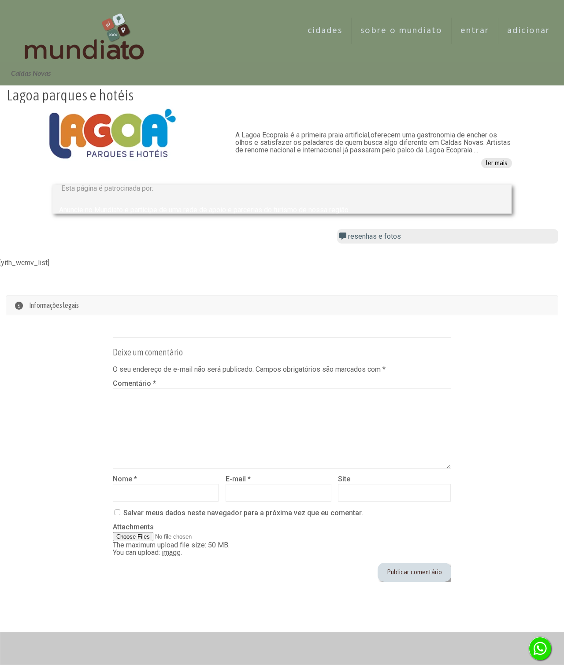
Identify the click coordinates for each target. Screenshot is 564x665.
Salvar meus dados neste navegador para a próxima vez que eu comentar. (243, 513)
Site (344, 479)
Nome (125, 479)
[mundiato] (87, 31)
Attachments (133, 527)
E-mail (238, 479)
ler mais (496, 162)
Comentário (134, 383)
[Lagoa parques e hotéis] (112, 133)
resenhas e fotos (373, 236)
